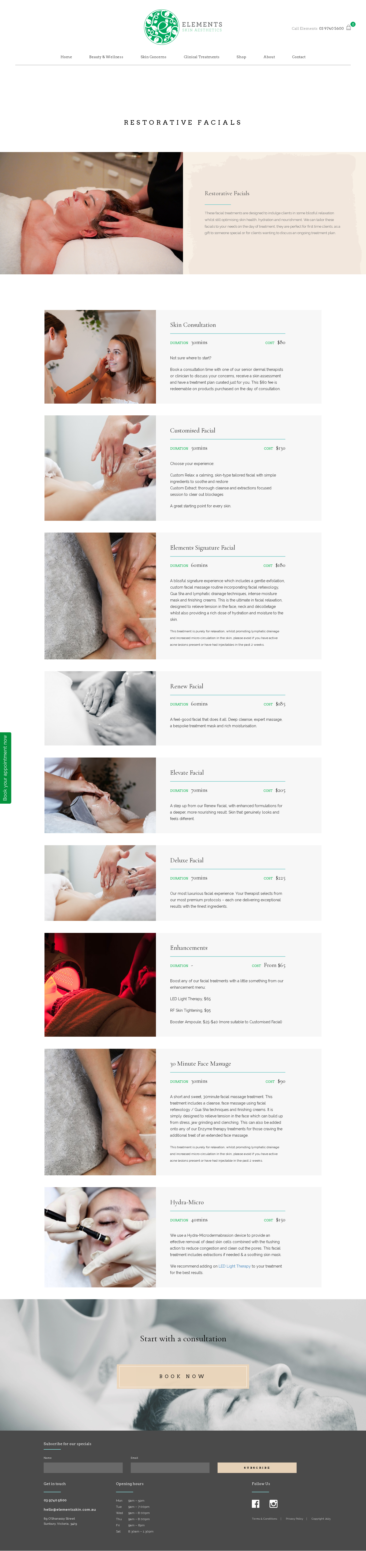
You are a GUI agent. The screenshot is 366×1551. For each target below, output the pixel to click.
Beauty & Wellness (106, 57)
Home (66, 57)
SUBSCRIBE (257, 1467)
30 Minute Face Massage (200, 1064)
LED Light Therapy (235, 1266)
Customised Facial (192, 430)
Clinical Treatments (201, 57)
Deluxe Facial (187, 860)
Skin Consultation (193, 325)
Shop (241, 57)
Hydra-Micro (187, 1202)
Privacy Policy (294, 1518)
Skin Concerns (153, 57)
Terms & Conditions (264, 1518)
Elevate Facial (187, 773)
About (269, 57)
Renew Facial (186, 686)
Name (48, 1457)
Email (134, 1457)
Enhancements (188, 948)
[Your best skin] (183, 27)
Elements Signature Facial (202, 548)
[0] (348, 28)
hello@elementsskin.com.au (70, 1510)
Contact (298, 57)
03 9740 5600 (331, 28)
